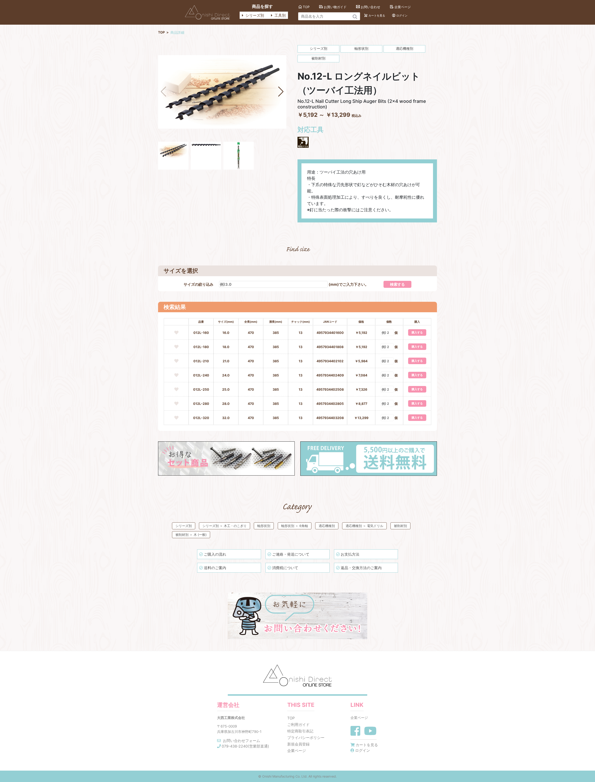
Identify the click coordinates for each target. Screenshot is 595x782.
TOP (306, 7)
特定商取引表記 (300, 731)
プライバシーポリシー (305, 737)
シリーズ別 (254, 15)
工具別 (279, 15)
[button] (281, 92)
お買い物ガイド (335, 7)
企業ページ (402, 7)
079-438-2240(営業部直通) (245, 746)
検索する (397, 284)
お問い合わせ (370, 7)
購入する (417, 332)
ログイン (401, 15)
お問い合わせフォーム (241, 740)
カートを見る (376, 15)
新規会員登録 (298, 744)
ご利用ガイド (298, 724)
